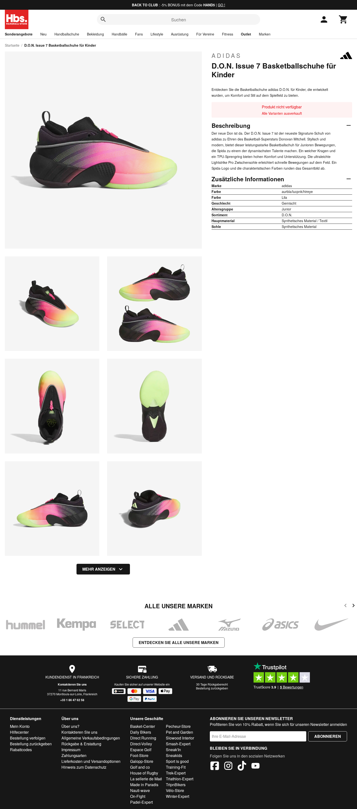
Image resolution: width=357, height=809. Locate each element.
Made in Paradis (144, 784)
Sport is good (177, 761)
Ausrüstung (179, 34)
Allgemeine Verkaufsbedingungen (90, 738)
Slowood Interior (180, 738)
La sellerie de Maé (146, 779)
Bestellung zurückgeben (212, 688)
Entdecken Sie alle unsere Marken (179, 642)
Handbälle (119, 34)
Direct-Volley (141, 744)
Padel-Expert (141, 802)
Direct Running (143, 738)
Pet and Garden (179, 732)
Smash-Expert (178, 744)
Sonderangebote (19, 34)
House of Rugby (144, 773)
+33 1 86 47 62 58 (72, 700)
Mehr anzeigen (98, 569)
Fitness (227, 34)
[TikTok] (242, 766)
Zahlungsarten (73, 755)
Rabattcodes (21, 749)
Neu (43, 34)
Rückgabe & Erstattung (81, 744)
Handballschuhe (66, 34)
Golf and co (140, 767)
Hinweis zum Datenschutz (83, 767)
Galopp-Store (141, 761)
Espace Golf (140, 749)
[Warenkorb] (343, 19)
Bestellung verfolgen (27, 738)
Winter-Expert (177, 796)
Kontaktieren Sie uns (72, 684)
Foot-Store (139, 755)
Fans (139, 34)
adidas (227, 55)
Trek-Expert (176, 773)
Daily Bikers (140, 732)
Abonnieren (327, 736)
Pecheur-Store (178, 726)
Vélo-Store (175, 790)
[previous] (345, 606)
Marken (265, 34)
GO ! (221, 4)
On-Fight (137, 796)
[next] (353, 606)
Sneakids (174, 755)
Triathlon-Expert (179, 779)
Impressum (70, 749)
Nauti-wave (140, 790)
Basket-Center (142, 726)
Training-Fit (176, 767)
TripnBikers (176, 784)
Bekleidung (95, 34)
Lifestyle (157, 34)
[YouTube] (255, 766)
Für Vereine (205, 34)
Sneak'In (173, 749)
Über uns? (70, 726)
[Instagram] (228, 766)
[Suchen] (103, 19)
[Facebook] (215, 766)
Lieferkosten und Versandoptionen (90, 761)
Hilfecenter (19, 732)
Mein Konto (20, 726)
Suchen (178, 19)
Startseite (12, 45)
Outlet (246, 34)
